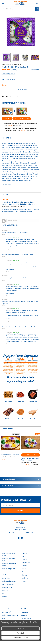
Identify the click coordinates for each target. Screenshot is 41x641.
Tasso (24, 572)
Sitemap (4, 596)
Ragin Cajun (24, 612)
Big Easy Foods (26, 618)
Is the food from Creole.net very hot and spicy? (15, 232)
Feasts (24, 581)
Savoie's (23, 609)
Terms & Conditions (7, 584)
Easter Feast (5, 572)
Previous (2, 450)
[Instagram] (22, 537)
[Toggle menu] (3, 3)
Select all (7, 118)
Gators (24, 556)
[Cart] (37, 3)
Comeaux (24, 615)
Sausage (24, 575)
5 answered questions (8, 74)
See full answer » (15, 247)
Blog (3, 593)
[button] (21, 90)
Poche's (4, 618)
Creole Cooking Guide (8, 568)
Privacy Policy (6, 578)
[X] (13, 96)
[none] (21, 32)
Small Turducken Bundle (9, 581)
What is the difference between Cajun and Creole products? (18, 327)
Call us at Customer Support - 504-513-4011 (20, 533)
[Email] (6, 96)
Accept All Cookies (20, 637)
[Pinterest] (17, 96)
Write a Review (35, 69)
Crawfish (24, 559)
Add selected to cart (22, 118)
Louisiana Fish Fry (7, 609)
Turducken (25, 578)
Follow (3, 234)
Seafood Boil (26, 562)
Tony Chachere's (6, 612)
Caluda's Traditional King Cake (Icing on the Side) (20, 123)
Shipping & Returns (7, 587)
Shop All (24, 553)
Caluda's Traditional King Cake (10, 455)
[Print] (10, 96)
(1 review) (14, 69)
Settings (20, 628)
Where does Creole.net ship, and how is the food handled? (18, 254)
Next (39, 450)
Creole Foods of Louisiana (10, 615)
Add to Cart (30, 455)
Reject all (20, 633)
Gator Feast (5, 575)
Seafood (24, 565)
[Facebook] (3, 96)
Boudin (24, 569)
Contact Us (5, 590)
